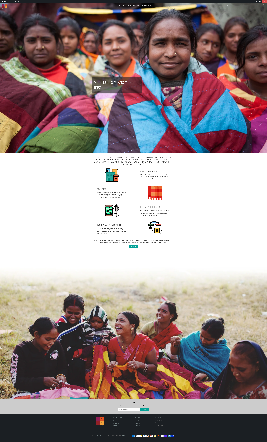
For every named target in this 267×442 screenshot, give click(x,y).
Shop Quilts (133, 246)
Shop (123, 5)
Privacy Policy (116, 423)
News (149, 5)
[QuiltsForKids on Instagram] (7, 1)
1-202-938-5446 (15, 1)
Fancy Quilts (136, 420)
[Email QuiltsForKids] (9, 1)
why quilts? (136, 5)
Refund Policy (116, 425)
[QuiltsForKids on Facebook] (2, 1)
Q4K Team (144, 5)
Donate (130, 5)
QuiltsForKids (98, 435)
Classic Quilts (137, 425)
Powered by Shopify (125, 435)
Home (119, 5)
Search (114, 420)
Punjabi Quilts (137, 423)
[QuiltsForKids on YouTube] (5, 1)
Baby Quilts (136, 428)
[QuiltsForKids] (22, 8)
